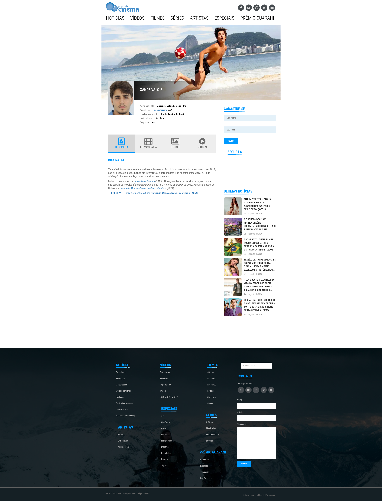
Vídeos (137, 18)
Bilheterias (120, 378)
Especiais (224, 18)
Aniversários (123, 447)
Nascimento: (145, 110)
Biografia (121, 147)
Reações (203, 478)
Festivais (165, 434)
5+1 (162, 416)
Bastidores (120, 372)
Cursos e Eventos (123, 391)
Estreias (210, 391)
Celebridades (121, 384)
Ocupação (144, 122)
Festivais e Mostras (124, 403)
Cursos (164, 428)
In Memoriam (166, 440)
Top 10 (164, 465)
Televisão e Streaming (125, 415)
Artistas (199, 18)
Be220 (146, 493)
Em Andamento (213, 434)
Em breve (211, 378)
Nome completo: (147, 106)
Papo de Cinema (120, 493)
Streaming (211, 397)
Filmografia (148, 147)
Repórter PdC (166, 384)
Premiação (204, 472)
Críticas (210, 372)
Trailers (163, 391)
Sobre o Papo (248, 495)
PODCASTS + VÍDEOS (169, 397)
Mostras (165, 447)
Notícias (115, 18)
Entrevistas (123, 440)
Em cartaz (211, 384)
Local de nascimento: (149, 114)
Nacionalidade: (146, 118)
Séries (177, 18)
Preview (164, 459)
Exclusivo (120, 397)
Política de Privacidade (265, 495)
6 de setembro (160, 110)
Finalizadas (211, 428)
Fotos (175, 147)
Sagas (210, 403)
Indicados (204, 466)
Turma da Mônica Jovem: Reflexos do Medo (143, 188)
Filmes (157, 18)
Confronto (165, 422)
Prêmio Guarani (257, 18)
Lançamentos (122, 409)
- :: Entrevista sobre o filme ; (153, 193)
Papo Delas (166, 453)
